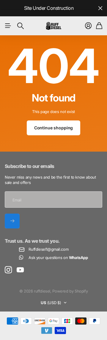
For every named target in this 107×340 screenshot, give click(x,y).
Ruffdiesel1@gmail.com (48, 249)
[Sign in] (88, 25)
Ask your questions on (58, 257)
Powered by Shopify (70, 291)
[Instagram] (8, 270)
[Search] (20, 25)
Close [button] (100, 8)
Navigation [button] (8, 25)
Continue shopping (53, 127)
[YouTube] (20, 270)
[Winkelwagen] (99, 25)
